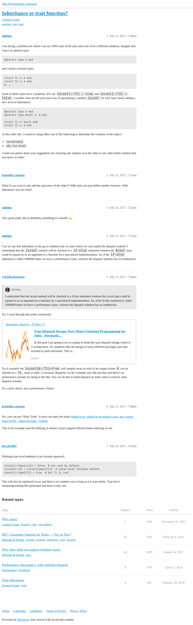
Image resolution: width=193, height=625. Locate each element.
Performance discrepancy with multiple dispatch (35, 565)
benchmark (24, 570)
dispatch (25, 524)
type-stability (45, 524)
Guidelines (36, 611)
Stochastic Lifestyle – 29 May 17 (25, 324)
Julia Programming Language (19, 3)
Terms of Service (56, 611)
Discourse (23, 619)
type (14, 24)
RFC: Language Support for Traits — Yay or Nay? (36, 534)
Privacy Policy (78, 611)
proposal (40, 539)
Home (5, 611)
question (6, 24)
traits (21, 24)
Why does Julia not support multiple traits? (31, 549)
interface (71, 539)
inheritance (52, 539)
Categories (19, 611)
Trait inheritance (13, 580)
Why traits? (10, 519)
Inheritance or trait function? (35, 13)
